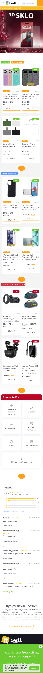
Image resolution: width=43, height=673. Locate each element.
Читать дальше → (9, 592)
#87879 (18, 91)
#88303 (37, 91)
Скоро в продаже (9, 173)
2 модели (6, 140)
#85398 (37, 363)
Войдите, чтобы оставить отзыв (14, 511)
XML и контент (32, 445)
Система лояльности (31, 428)
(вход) (33, 215)
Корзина (39, 0)
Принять (34, 668)
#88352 (37, 202)
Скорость (32, 412)
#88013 (37, 141)
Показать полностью (21, 626)
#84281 (37, 313)
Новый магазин (11, 428)
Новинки (5, 62)
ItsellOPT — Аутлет (13, 284)
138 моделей (6, 202)
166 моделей (26, 202)
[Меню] (3, 3)
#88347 (18, 202)
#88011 (18, 141)
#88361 (18, 252)
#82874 (18, 313)
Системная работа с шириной (11, 411)
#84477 (18, 363)
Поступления (17, 62)
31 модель (26, 91)
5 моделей (6, 91)
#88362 (37, 252)
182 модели (6, 251)
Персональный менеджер (21, 462)
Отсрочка (11, 445)
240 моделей (26, 251)
